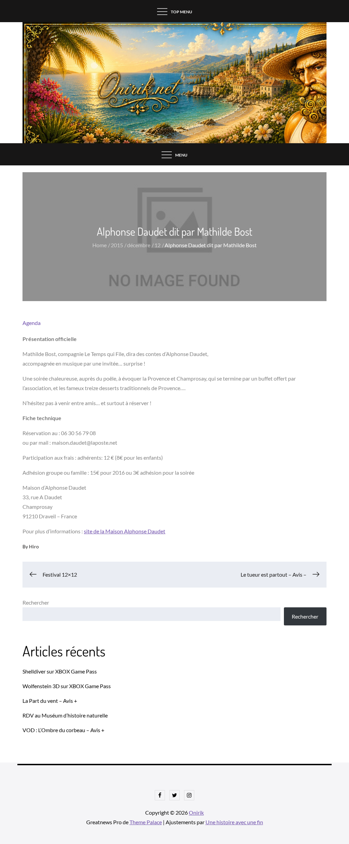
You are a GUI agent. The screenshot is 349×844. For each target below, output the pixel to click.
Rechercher (35, 602)
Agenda (31, 323)
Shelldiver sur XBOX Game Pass (59, 671)
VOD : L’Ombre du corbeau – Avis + (63, 730)
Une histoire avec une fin (234, 822)
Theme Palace (146, 822)
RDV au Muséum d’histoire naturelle (65, 715)
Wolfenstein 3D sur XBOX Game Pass (66, 686)
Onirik (196, 812)
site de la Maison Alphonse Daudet (124, 531)
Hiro (34, 546)
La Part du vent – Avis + (49, 700)
